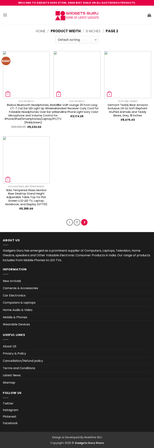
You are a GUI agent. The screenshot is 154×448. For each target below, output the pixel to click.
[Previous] (69, 222)
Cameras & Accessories (20, 288)
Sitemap (9, 382)
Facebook (10, 423)
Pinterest (9, 416)
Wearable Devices (16, 324)
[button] (5, 15)
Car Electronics (14, 295)
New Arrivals (12, 281)
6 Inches (93, 31)
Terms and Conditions (19, 368)
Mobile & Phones (15, 317)
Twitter (8, 403)
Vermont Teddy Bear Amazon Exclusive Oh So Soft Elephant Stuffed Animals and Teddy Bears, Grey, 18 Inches (127, 110)
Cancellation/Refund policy (23, 361)
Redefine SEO (93, 437)
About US (9, 346)
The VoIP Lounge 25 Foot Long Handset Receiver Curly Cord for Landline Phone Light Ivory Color (77, 108)
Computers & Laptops (19, 302)
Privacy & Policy (14, 353)
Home (40, 31)
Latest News (12, 375)
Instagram (10, 410)
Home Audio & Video (17, 310)
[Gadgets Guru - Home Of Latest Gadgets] (77, 15)
